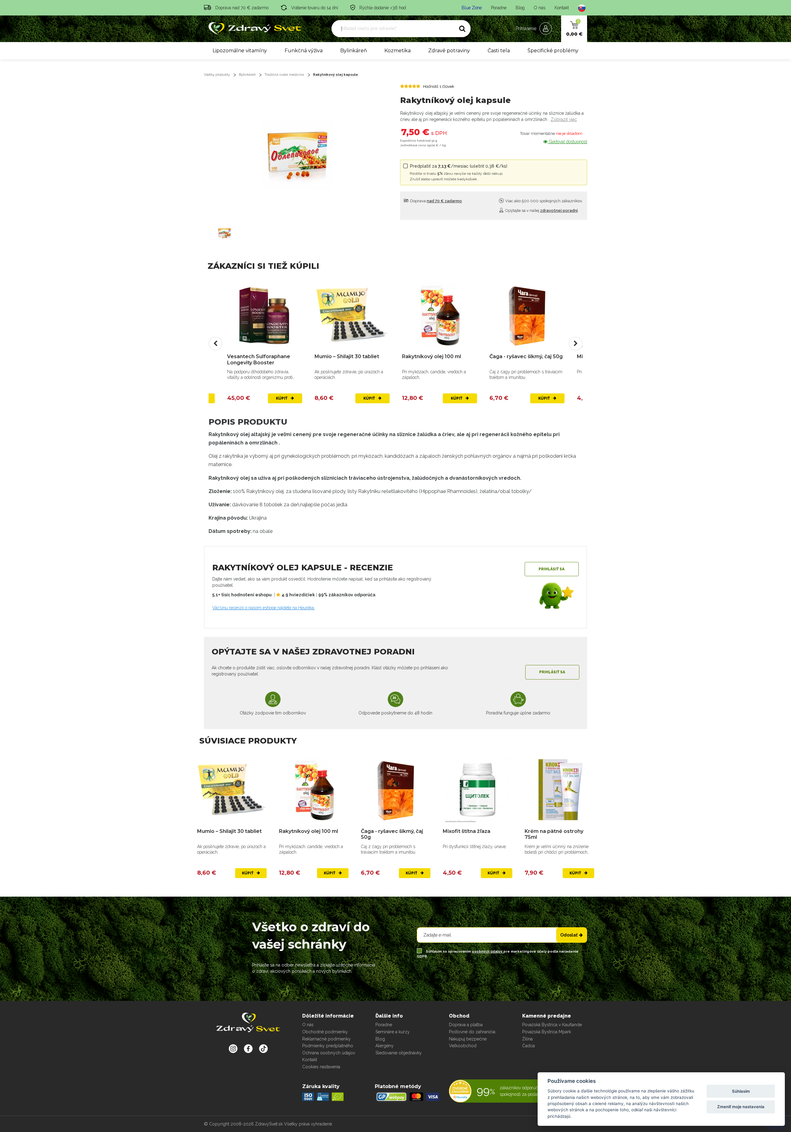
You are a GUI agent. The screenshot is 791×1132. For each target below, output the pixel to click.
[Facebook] (263, 1048)
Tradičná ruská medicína (284, 75)
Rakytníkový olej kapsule (335, 75)
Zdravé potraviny (449, 51)
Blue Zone (472, 7)
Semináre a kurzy (392, 1031)
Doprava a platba (466, 1024)
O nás (539, 7)
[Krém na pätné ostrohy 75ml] (559, 789)
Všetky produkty (217, 75)
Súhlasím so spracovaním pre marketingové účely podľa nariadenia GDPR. (497, 954)
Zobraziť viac (564, 119)
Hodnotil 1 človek (438, 86)
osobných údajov (487, 952)
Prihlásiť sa (552, 569)
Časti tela (499, 51)
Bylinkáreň (353, 51)
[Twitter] (248, 1048)
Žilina (527, 1038)
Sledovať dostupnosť (567, 141)
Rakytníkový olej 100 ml (344, 356)
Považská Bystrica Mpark (546, 1031)
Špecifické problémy (552, 51)
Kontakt (562, 7)
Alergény (384, 1045)
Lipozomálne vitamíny (240, 51)
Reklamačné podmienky (326, 1038)
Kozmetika (397, 51)
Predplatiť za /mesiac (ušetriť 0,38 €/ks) (458, 172)
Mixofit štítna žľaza (513, 356)
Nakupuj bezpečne (468, 1038)
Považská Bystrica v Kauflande (552, 1024)
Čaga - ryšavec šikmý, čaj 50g (438, 356)
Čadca (528, 1045)
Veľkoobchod (462, 1045)
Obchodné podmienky (325, 1031)
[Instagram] (233, 1048)
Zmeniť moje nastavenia (740, 1106)
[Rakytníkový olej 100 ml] (352, 314)
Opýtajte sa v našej (541, 210)
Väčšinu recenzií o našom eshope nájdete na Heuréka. (263, 607)
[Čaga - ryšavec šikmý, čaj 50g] (440, 314)
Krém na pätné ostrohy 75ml (554, 834)
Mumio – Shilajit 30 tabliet (259, 356)
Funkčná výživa (304, 51)
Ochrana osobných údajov (328, 1052)
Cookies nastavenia (321, 1066)
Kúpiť (282, 398)
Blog (520, 7)
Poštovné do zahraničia (472, 1031)
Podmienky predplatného (327, 1045)
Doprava (435, 201)
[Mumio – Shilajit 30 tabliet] (265, 314)
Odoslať (568, 935)
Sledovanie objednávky (398, 1052)
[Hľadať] (462, 28)
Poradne (498, 7)
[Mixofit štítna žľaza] (527, 314)
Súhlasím (741, 1091)
